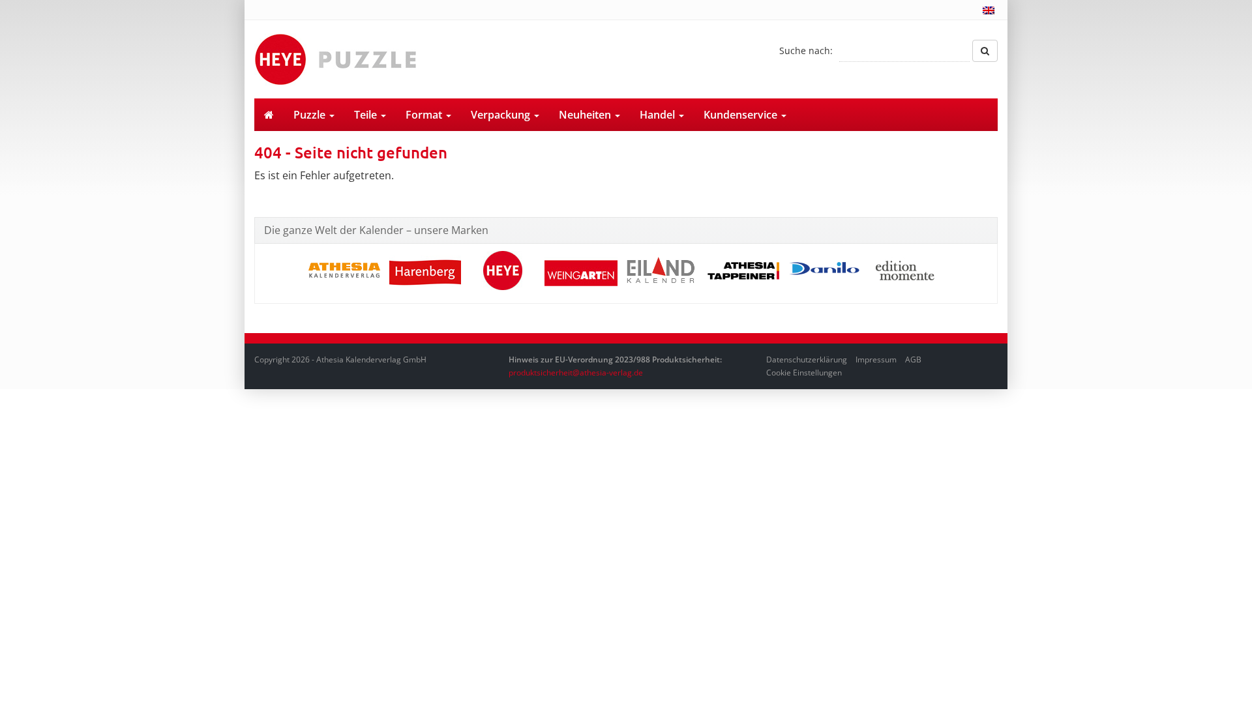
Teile (367, 115)
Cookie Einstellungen (804, 372)
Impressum (876, 359)
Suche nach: (806, 50)
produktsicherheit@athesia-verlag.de (576, 372)
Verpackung (502, 115)
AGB (913, 359)
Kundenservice (742, 115)
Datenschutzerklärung (806, 359)
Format (425, 115)
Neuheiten (586, 115)
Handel (659, 115)
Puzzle (310, 115)
